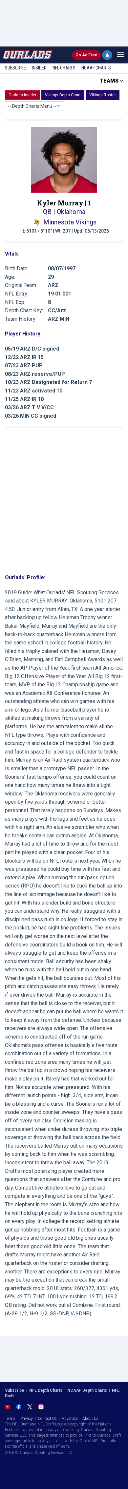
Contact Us (47, 1418)
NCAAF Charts (96, 67)
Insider (39, 67)
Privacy (26, 1418)
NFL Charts (64, 67)
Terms (10, 1418)
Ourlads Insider (22, 95)
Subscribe (15, 67)
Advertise (69, 1418)
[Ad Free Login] (107, 55)
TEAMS (110, 81)
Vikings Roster (102, 95)
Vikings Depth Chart (63, 95)
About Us (90, 1418)
